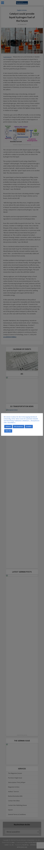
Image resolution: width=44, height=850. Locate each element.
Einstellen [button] (29, 426)
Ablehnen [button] (8, 426)
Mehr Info (8, 431)
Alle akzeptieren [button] (18, 426)
